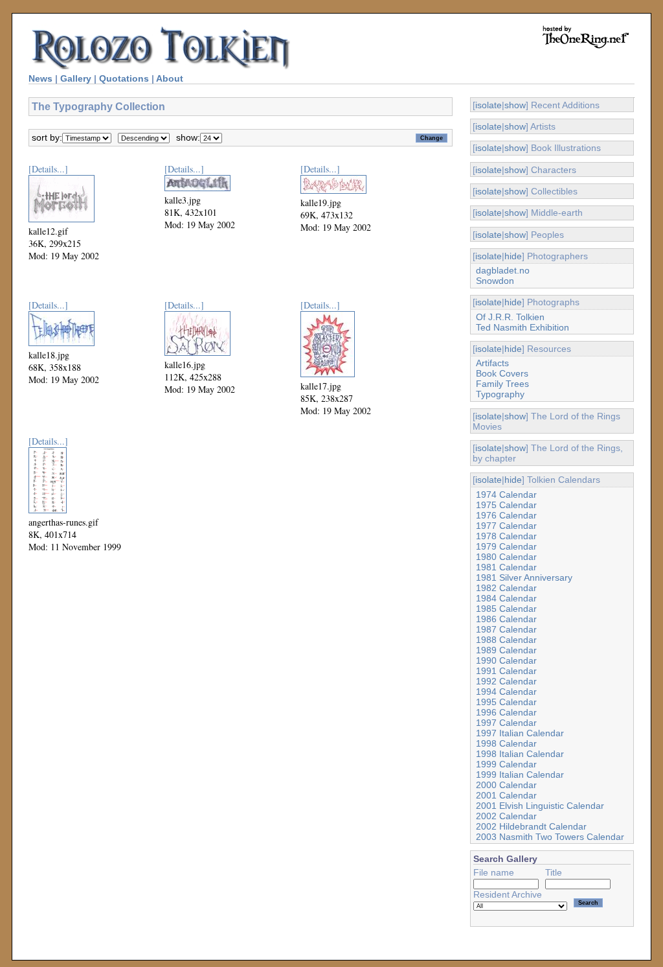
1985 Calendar (506, 608)
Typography (500, 394)
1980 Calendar (506, 557)
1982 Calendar (506, 588)
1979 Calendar (506, 546)
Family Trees (502, 384)
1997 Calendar (506, 722)
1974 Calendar (506, 494)
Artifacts (492, 363)
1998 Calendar (506, 743)
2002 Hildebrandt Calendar (531, 826)
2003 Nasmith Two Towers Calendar (550, 837)
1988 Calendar (506, 640)
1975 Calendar (506, 505)
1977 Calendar (506, 525)
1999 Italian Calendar (520, 774)
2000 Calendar (506, 785)
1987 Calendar (506, 629)
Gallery (75, 78)
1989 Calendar (506, 650)
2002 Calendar (506, 816)
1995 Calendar (506, 702)
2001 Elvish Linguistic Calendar (540, 805)
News (40, 78)
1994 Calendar (506, 691)
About (169, 78)
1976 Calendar (506, 515)
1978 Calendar (506, 536)
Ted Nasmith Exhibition (522, 327)
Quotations (124, 78)
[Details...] (48, 169)
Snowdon (495, 280)
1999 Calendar (506, 764)
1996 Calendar (506, 712)
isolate (488, 105)
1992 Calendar (506, 681)
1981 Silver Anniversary (524, 577)
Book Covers (502, 373)
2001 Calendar (506, 795)
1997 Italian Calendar (520, 733)
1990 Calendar (506, 660)
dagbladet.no (503, 270)
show (515, 105)
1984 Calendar (506, 598)
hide (513, 256)
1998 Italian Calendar (520, 754)
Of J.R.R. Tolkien (510, 317)
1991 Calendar (506, 671)
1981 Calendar (506, 567)
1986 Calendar (506, 619)
